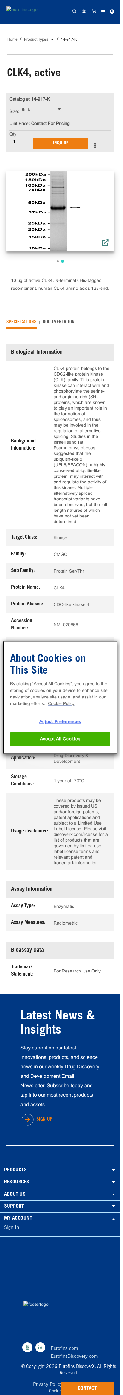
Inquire (60, 143)
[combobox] (42, 110)
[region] (60, 697)
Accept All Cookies (60, 738)
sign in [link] (11, 1227)
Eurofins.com (64, 1348)
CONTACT (87, 1388)
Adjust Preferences (60, 721)
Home (12, 39)
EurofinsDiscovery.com (74, 1356)
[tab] (21, 322)
